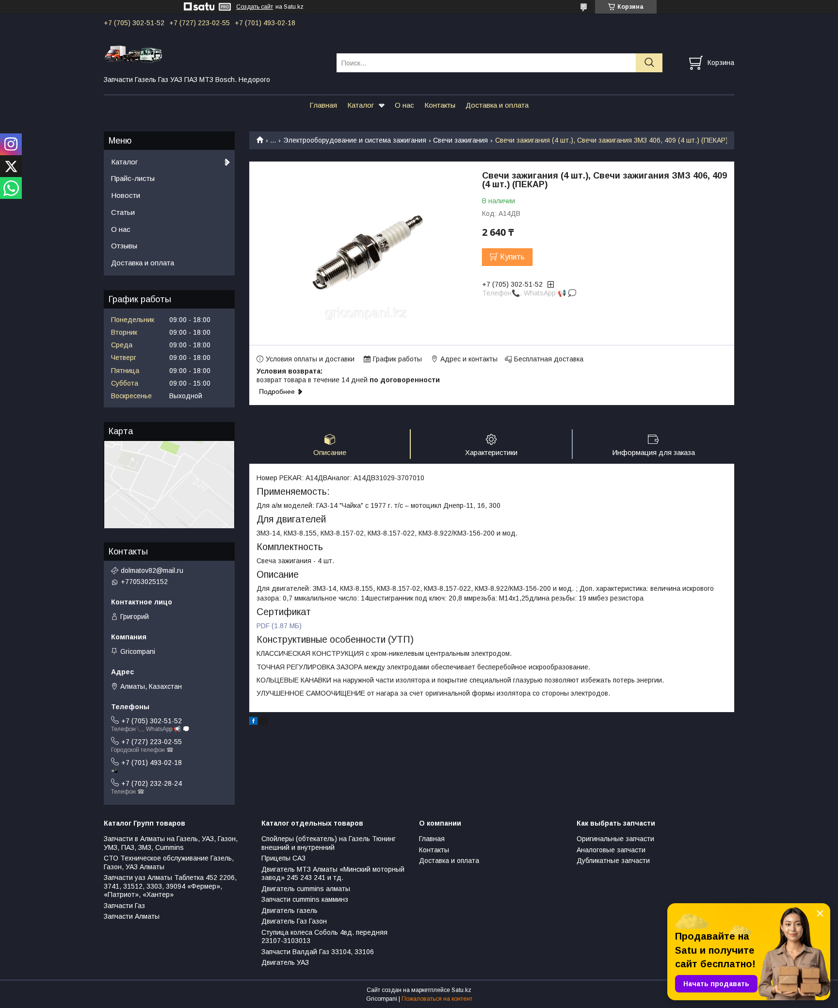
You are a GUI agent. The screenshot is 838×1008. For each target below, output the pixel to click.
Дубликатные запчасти (613, 860)
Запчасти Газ (124, 906)
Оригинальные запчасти (615, 839)
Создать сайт (254, 6)
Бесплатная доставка (548, 359)
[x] (264, 722)
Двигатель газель (289, 910)
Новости (125, 195)
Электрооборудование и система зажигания (354, 140)
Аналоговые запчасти (611, 850)
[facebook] (253, 722)
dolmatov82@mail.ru (152, 570)
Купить (512, 257)
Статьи (123, 212)
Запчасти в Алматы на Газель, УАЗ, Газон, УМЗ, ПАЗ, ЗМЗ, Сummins (171, 843)
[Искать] (649, 62)
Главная (323, 105)
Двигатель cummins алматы (305, 889)
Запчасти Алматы (132, 916)
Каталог (360, 105)
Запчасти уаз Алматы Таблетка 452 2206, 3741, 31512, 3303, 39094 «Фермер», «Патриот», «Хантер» (170, 886)
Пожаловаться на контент (437, 998)
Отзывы (124, 246)
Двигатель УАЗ (285, 962)
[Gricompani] (214, 53)
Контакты (439, 105)
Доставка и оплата (497, 105)
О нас (404, 105)
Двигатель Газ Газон (294, 921)
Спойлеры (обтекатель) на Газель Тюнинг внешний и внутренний (328, 843)
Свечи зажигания (460, 140)
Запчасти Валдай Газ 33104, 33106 (317, 952)
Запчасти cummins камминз (304, 899)
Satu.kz (461, 990)
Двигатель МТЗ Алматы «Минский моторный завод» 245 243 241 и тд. (332, 873)
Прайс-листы (133, 178)
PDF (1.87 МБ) (279, 626)
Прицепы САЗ (283, 858)
